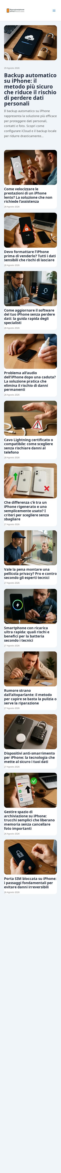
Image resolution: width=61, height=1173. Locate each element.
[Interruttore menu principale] (54, 10)
